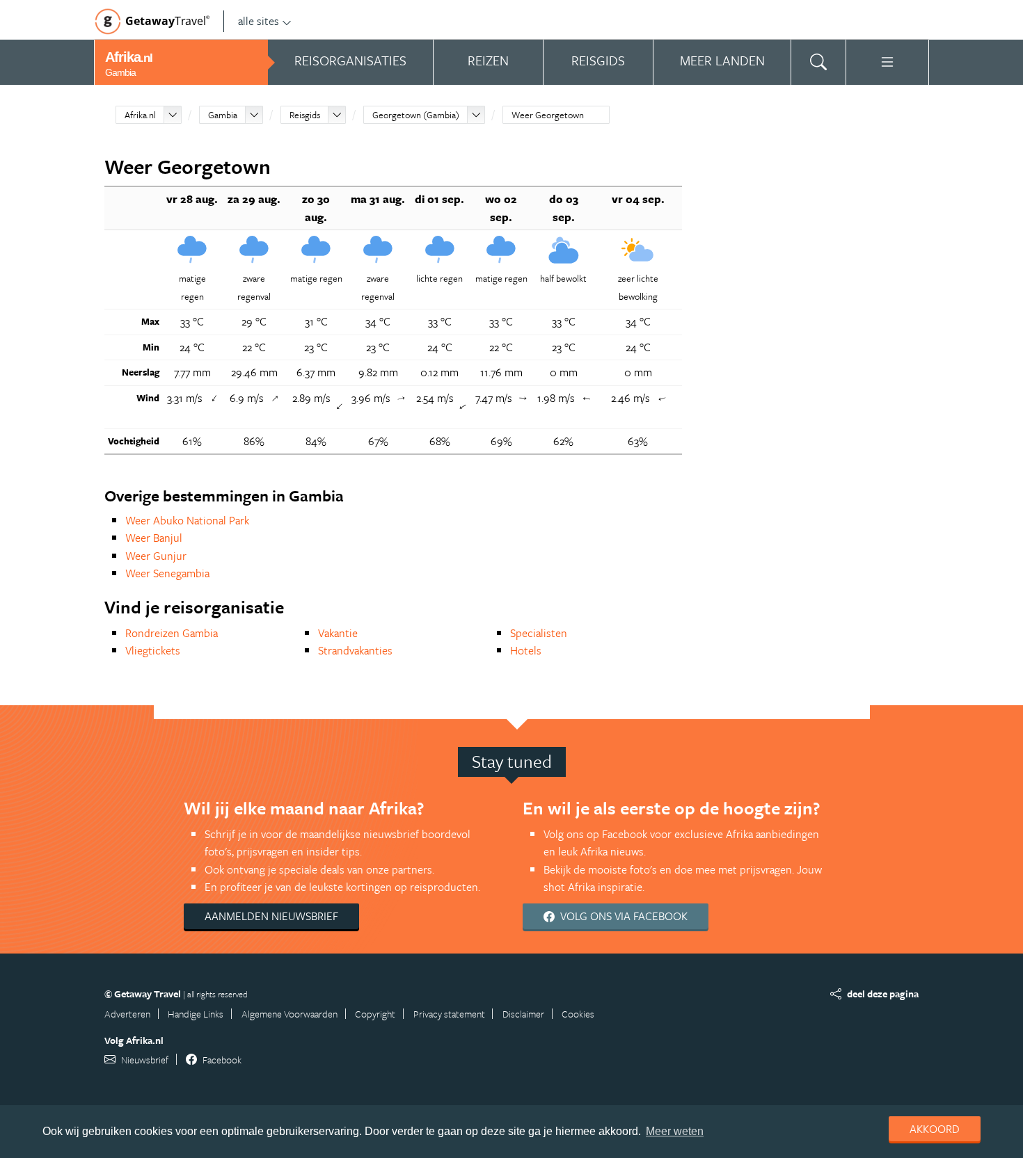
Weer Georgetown (548, 115)
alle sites (258, 21)
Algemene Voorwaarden (289, 1013)
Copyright (375, 1013)
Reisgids (305, 115)
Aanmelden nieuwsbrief (271, 916)
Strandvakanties (355, 650)
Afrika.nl (140, 115)
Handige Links (195, 1013)
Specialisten (538, 633)
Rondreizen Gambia (171, 633)
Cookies (578, 1013)
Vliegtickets (152, 650)
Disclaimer (523, 1013)
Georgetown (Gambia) (415, 115)
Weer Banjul (153, 537)
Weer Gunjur (156, 555)
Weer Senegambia (167, 573)
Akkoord (935, 1128)
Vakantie (338, 633)
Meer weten (675, 1131)
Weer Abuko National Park (187, 520)
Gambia (222, 115)
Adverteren (127, 1013)
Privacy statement (449, 1013)
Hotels (525, 650)
